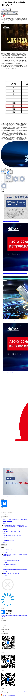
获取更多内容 (4, 544)
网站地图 (18, 615)
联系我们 (14, 615)
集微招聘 (10, 615)
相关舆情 (3, 9)
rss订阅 (3, 616)
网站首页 (2, 615)
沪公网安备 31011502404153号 (9, 695)
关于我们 (22, 615)
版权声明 (6, 615)
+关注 (2, 499)
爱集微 (5, 8)
